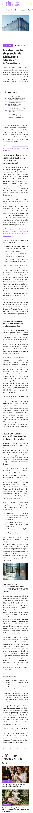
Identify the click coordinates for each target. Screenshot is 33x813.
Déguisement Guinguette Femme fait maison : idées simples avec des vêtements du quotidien (15, 809)
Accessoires (7, 781)
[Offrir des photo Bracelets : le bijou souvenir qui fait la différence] (15, 774)
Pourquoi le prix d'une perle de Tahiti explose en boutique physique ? (15, 148)
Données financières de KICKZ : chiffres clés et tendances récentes (14, 104)
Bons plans (7, 45)
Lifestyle (6, 804)
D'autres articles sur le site (12, 758)
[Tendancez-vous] (13, 4)
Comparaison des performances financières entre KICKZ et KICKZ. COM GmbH (16, 117)
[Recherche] (26, 3)
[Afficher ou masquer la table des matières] (21, 92)
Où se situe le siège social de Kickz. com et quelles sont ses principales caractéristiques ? (16, 98)
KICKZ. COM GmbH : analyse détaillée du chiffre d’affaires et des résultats (16, 110)
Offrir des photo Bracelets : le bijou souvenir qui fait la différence (13, 785)
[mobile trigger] (3, 4)
